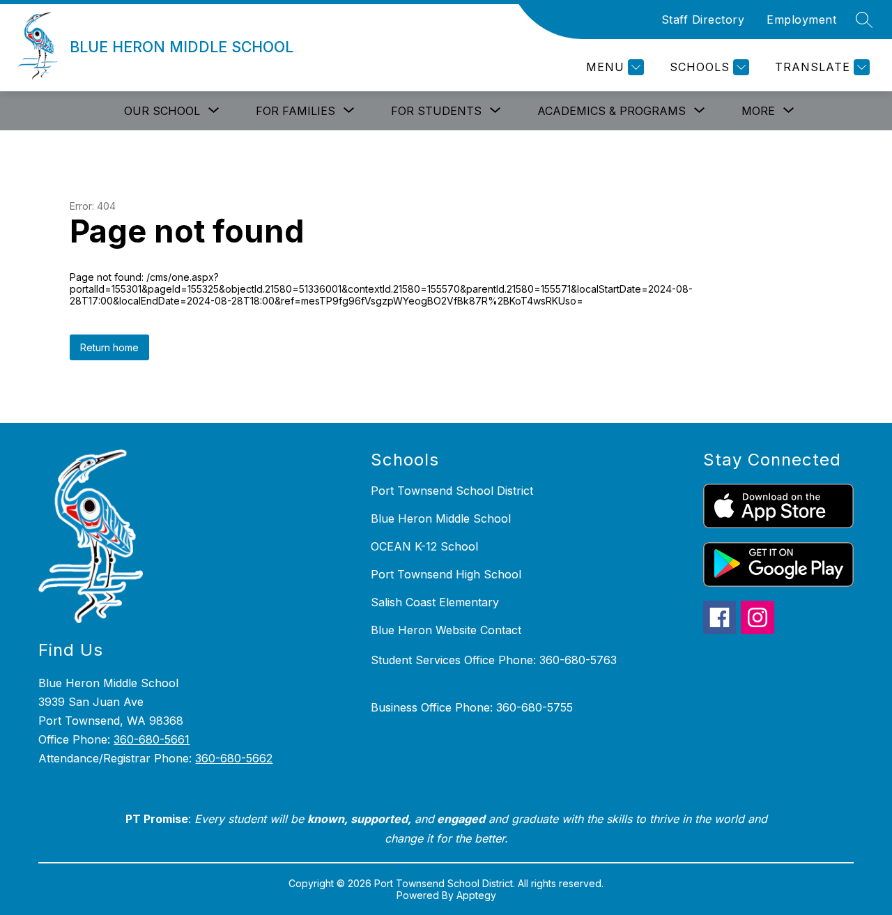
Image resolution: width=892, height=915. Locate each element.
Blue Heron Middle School (441, 518)
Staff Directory (703, 19)
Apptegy (476, 895)
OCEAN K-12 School (424, 546)
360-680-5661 (152, 739)
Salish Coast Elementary (435, 602)
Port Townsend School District (452, 491)
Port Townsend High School (446, 574)
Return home (109, 347)
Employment (801, 19)
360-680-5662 (233, 758)
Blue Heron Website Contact (446, 630)
